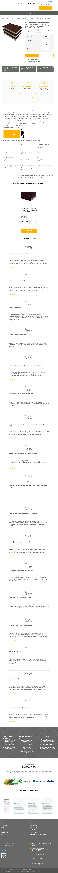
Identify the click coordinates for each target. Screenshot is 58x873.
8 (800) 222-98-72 (8, 845)
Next (55, 781)
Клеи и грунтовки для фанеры (38, 834)
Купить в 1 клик (46, 55)
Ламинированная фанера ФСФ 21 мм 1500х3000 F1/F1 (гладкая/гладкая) (23, 177)
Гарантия (40, 147)
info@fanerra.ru (7, 848)
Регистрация (48, 4)
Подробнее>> (12, 267)
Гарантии (3, 839)
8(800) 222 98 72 (30, 3)
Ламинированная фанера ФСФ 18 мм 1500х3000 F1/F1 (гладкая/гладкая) (35, 175)
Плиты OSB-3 (33, 832)
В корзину (32, 55)
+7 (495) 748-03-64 (9, 843)
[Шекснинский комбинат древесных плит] (11, 782)
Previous (3, 781)
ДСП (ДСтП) (33, 825)
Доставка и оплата (43, 144)
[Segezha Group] (25, 781)
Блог (2, 827)
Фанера (32, 823)
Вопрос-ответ (5, 832)
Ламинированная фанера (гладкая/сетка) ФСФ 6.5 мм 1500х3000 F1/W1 (29, 210)
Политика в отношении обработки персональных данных (16, 869)
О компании (4, 825)
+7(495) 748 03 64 (19, 3)
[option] (29, 212)
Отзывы (33, 144)
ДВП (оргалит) (34, 827)
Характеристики (11, 144)
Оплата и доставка (6, 829)
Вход (42, 4)
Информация (23, 144)
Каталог (3, 823)
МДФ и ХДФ (33, 829)
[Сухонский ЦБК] (39, 781)
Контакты (3, 834)
